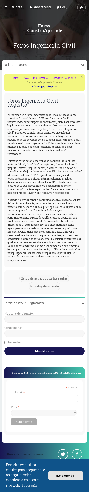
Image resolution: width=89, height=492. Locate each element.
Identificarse (14, 303)
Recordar (14, 342)
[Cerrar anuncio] (82, 76)
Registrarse (36, 303)
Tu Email (18, 392)
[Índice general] (44, 28)
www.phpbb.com (17, 178)
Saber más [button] (29, 485)
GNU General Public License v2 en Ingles (57, 171)
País (15, 407)
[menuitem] (18, 7)
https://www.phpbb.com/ (56, 192)
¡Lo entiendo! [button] (65, 475)
